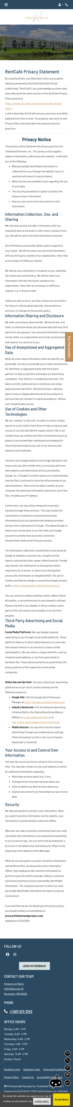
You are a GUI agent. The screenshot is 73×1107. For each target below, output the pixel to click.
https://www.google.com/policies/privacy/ (36, 585)
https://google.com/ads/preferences (44, 702)
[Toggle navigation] (6, 4)
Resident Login (12, 1069)
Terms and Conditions (55, 1069)
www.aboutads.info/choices (36, 717)
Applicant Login (31, 1069)
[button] (60, 4)
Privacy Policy (11, 1077)
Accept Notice (61, 1099)
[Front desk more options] (67, 1083)
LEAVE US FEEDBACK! (36, 966)
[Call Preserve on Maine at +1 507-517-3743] (67, 4)
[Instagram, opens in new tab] (14, 954)
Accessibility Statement (49, 1077)
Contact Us (28, 1077)
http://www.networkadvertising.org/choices (36, 722)
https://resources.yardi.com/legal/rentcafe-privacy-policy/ (33, 106)
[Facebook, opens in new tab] (7, 954)
